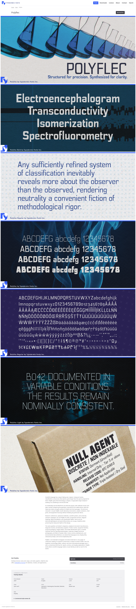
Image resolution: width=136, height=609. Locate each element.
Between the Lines (126, 606)
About (118, 3)
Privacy (132, 606)
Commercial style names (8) (22, 598)
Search (131, 3)
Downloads (103, 3)
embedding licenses (20, 562)
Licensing (118, 606)
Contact (124, 3)
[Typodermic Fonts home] (11, 3)
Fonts (96, 3)
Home (12, 7)
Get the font (120, 12)
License (111, 3)
